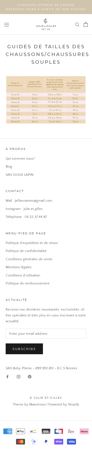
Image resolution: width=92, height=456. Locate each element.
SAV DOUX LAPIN (19, 175)
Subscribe (24, 349)
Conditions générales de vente (29, 259)
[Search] (77, 24)
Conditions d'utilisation (23, 275)
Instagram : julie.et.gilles (24, 209)
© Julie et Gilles (46, 397)
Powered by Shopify (63, 404)
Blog (9, 167)
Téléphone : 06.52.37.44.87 (26, 217)
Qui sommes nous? (20, 159)
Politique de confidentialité (26, 251)
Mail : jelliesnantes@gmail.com (29, 201)
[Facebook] (7, 377)
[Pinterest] (29, 377)
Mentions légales (19, 267)
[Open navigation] (6, 24)
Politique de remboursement (28, 283)
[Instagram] (18, 377)
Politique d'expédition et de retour (32, 243)
